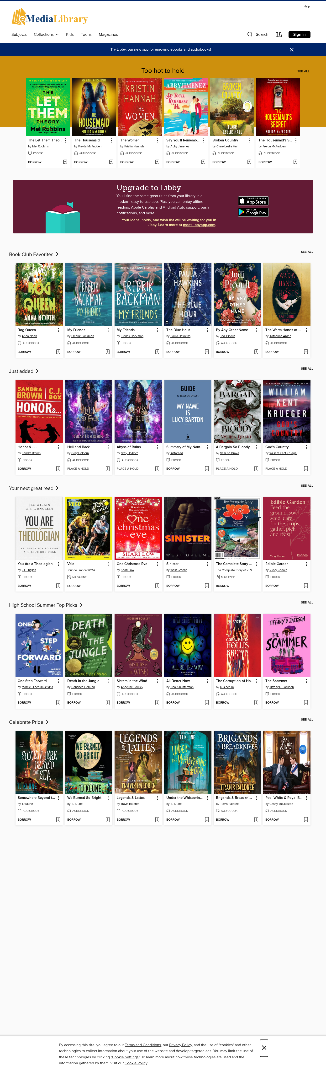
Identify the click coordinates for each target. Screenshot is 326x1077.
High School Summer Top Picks (44, 605)
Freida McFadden (89, 146)
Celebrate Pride (27, 722)
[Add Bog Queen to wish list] (58, 352)
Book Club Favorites (32, 255)
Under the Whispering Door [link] (185, 798)
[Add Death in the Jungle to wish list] (107, 703)
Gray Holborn (80, 453)
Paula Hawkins (180, 336)
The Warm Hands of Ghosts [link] (284, 330)
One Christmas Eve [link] (132, 564)
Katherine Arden (280, 336)
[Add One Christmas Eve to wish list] (157, 586)
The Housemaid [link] (87, 140)
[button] (257, 35)
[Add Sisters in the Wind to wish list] (157, 703)
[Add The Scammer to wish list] (306, 703)
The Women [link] (130, 140)
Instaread (176, 453)
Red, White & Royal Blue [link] (284, 798)
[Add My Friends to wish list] (107, 352)
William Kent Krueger (283, 453)
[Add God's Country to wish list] (306, 469)
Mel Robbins (40, 146)
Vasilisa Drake (229, 453)
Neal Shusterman (182, 687)
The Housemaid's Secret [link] (275, 140)
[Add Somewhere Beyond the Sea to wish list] (58, 820)
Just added (22, 371)
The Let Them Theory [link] (45, 140)
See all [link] (303, 71)
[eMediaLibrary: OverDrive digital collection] (51, 17)
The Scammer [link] (276, 681)
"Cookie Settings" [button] (125, 1057)
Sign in (299, 34)
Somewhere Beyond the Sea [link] (37, 798)
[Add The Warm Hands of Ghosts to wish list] (306, 352)
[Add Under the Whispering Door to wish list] (207, 820)
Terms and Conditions (143, 1045)
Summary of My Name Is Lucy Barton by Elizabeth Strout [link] (185, 447)
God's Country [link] (277, 447)
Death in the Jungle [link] (83, 681)
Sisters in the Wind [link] (132, 681)
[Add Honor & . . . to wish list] (58, 469)
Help (307, 6)
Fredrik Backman (82, 336)
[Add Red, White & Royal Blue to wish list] (306, 820)
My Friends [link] (76, 330)
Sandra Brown (31, 453)
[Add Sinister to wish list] (207, 586)
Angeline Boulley (132, 687)
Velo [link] (70, 564)
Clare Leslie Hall (227, 146)
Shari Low (127, 570)
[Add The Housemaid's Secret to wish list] (295, 162)
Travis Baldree (130, 804)
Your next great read (32, 488)
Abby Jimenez (179, 146)
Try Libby (118, 49)
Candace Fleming (83, 687)
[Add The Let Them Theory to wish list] (65, 162)
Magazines (108, 34)
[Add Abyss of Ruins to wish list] (157, 469)
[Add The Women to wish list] (157, 162)
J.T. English (29, 570)
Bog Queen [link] (27, 330)
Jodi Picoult (227, 336)
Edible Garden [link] (277, 564)
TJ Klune (27, 804)
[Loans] (279, 35)
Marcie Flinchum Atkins (37, 687)
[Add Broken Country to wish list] (249, 162)
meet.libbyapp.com (199, 224)
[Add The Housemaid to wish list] (111, 162)
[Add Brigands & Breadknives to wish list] (256, 820)
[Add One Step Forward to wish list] (58, 703)
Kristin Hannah (134, 146)
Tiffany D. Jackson (281, 687)
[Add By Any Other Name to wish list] (256, 352)
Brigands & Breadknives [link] (235, 798)
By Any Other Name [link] (232, 330)
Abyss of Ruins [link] (129, 447)
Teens (86, 34)
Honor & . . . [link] (27, 447)
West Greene (178, 570)
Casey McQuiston (281, 804)
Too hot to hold (163, 71)
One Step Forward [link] (32, 681)
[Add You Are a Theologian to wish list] (58, 586)
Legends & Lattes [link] (131, 798)
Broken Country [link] (225, 140)
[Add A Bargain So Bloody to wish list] (256, 469)
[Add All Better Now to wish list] (207, 703)
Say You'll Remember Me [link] (183, 140)
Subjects (19, 34)
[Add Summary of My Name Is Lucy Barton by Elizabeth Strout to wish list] (207, 469)
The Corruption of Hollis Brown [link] (235, 681)
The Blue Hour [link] (178, 330)
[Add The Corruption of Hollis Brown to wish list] (256, 703)
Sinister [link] (172, 564)
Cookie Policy (136, 1063)
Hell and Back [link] (78, 447)
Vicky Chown (278, 570)
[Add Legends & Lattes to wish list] (157, 820)
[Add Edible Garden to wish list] (306, 586)
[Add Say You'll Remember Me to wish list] (203, 162)
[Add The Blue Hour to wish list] (207, 352)
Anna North (29, 336)
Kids (70, 34)
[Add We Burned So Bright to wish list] (107, 820)
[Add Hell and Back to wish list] (107, 469)
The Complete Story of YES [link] (235, 564)
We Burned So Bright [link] (84, 798)
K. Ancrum (227, 687)
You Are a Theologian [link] (35, 564)
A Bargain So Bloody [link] (233, 447)
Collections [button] (45, 34)
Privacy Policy (180, 1045)
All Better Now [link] (178, 681)
